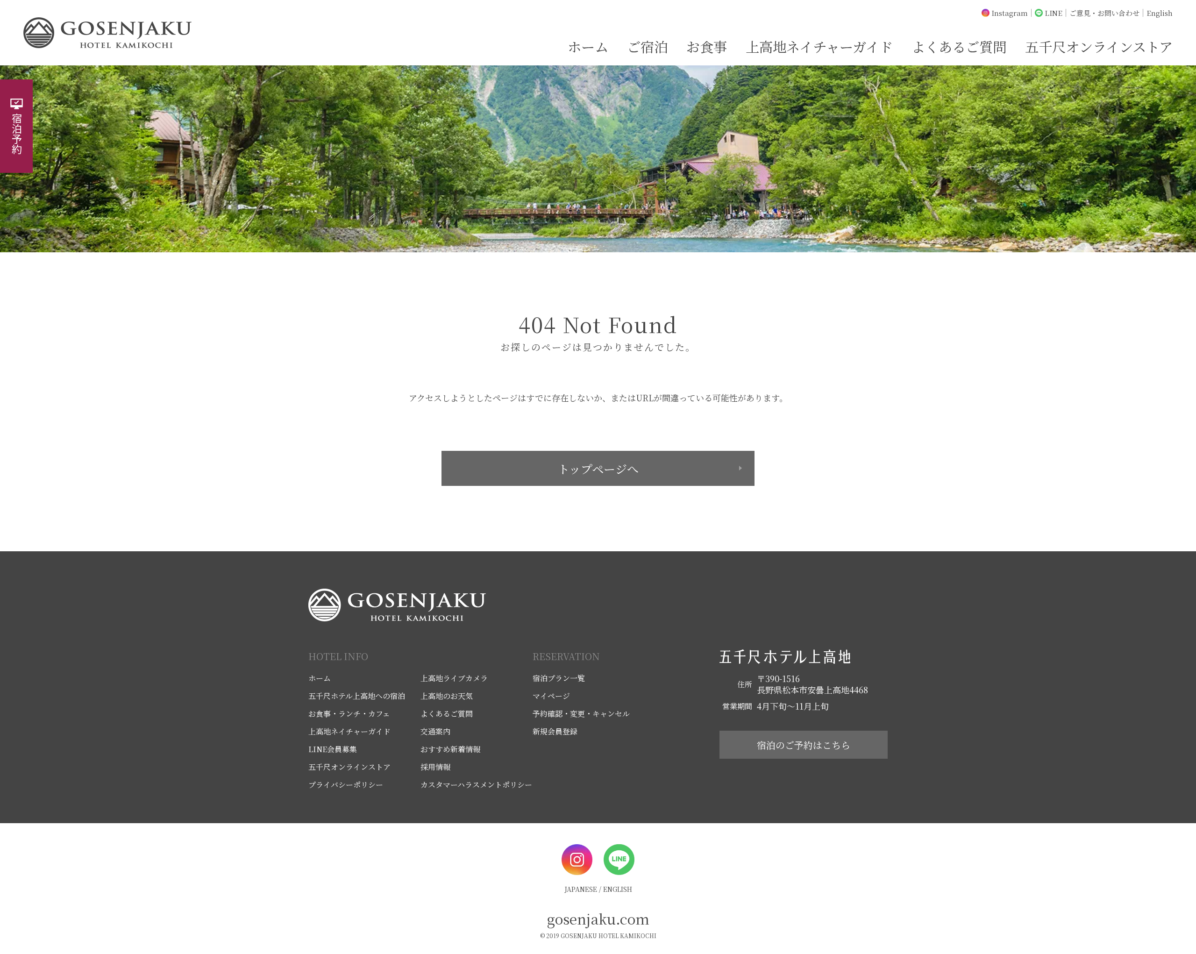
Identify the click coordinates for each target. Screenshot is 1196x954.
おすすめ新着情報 (450, 749)
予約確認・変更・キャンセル (581, 713)
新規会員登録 (555, 731)
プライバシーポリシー (345, 784)
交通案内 (435, 731)
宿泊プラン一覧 (559, 678)
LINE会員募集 (332, 749)
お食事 (706, 46)
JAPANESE (580, 889)
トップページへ (598, 468)
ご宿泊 (647, 46)
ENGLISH (617, 889)
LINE (1053, 13)
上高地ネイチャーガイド (819, 46)
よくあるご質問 (958, 46)
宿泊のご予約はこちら (803, 745)
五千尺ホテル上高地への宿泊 (356, 696)
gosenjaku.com (598, 918)
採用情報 (435, 767)
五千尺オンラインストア (1099, 46)
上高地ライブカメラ (454, 678)
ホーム (588, 46)
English (1159, 12)
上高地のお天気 (446, 696)
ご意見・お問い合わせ (1104, 12)
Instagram (1009, 13)
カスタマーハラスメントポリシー (476, 784)
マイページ (551, 696)
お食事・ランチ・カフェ (349, 713)
